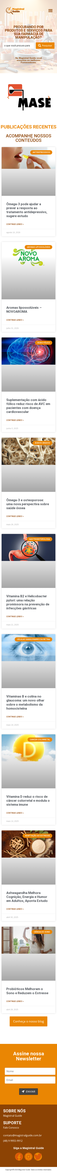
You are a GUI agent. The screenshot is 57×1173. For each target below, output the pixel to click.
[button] (50, 10)
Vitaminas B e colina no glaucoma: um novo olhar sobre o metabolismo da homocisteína (25, 702)
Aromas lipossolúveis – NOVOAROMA (24, 309)
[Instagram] (28, 1157)
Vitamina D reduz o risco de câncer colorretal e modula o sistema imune (28, 800)
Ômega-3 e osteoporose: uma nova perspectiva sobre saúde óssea (27, 504)
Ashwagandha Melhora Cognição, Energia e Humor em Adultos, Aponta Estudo (27, 897)
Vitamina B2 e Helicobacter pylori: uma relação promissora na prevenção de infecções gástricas (27, 602)
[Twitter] (38, 1157)
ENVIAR (30, 1091)
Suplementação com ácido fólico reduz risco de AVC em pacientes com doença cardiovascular (28, 406)
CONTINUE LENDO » (15, 224)
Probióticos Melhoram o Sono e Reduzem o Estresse (27, 991)
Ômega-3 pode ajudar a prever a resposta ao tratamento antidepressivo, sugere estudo (26, 210)
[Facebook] (19, 1157)
